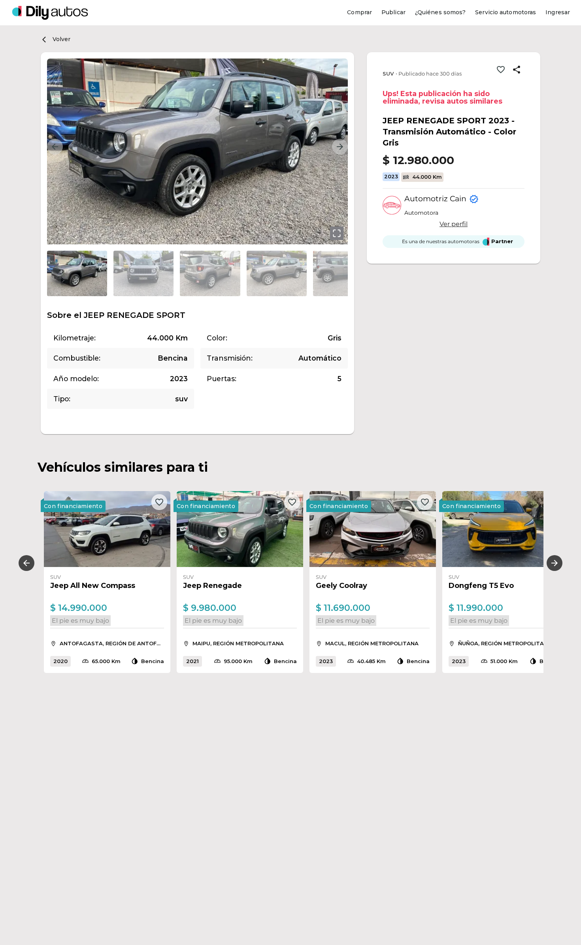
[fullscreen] (336, 233)
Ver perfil (454, 224)
